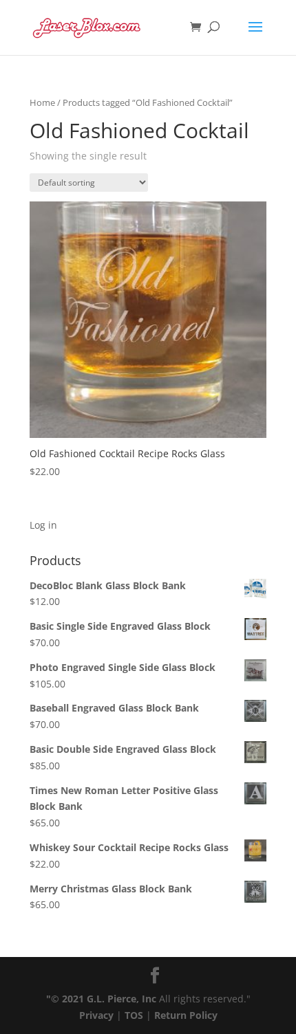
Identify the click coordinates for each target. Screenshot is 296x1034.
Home (42, 102)
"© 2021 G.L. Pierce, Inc (101, 998)
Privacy (96, 1015)
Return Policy (186, 1015)
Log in (43, 524)
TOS (134, 1015)
